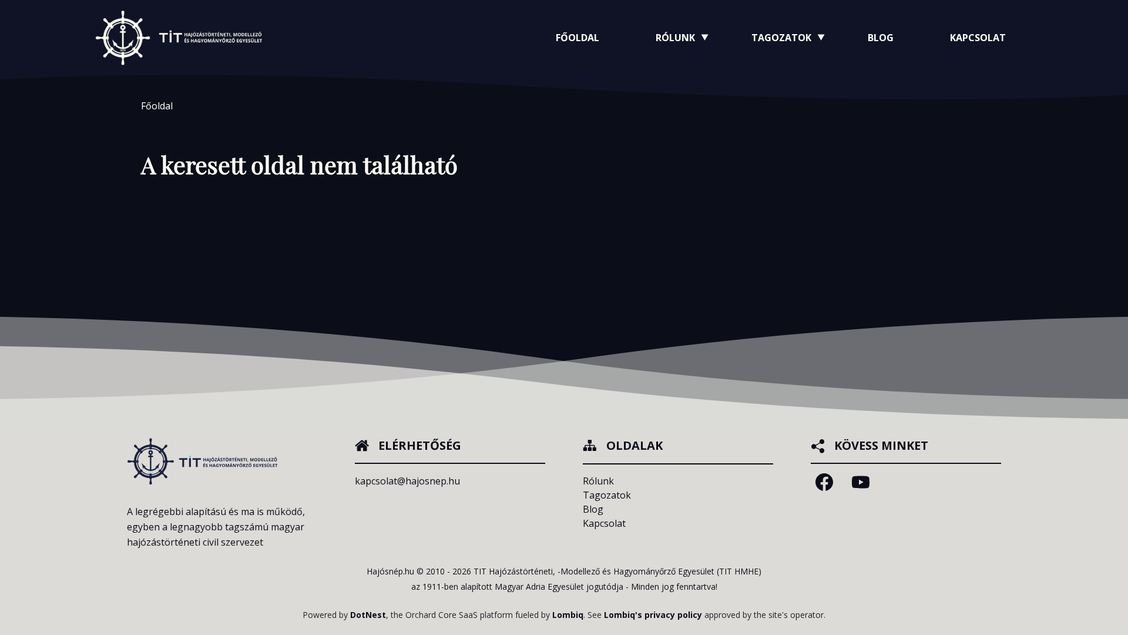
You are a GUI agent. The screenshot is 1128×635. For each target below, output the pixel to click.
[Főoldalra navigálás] (178, 37)
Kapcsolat (978, 37)
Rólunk (598, 480)
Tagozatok (607, 495)
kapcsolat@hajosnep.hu (407, 480)
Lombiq (567, 614)
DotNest (368, 614)
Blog (881, 37)
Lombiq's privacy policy (653, 614)
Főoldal (577, 37)
